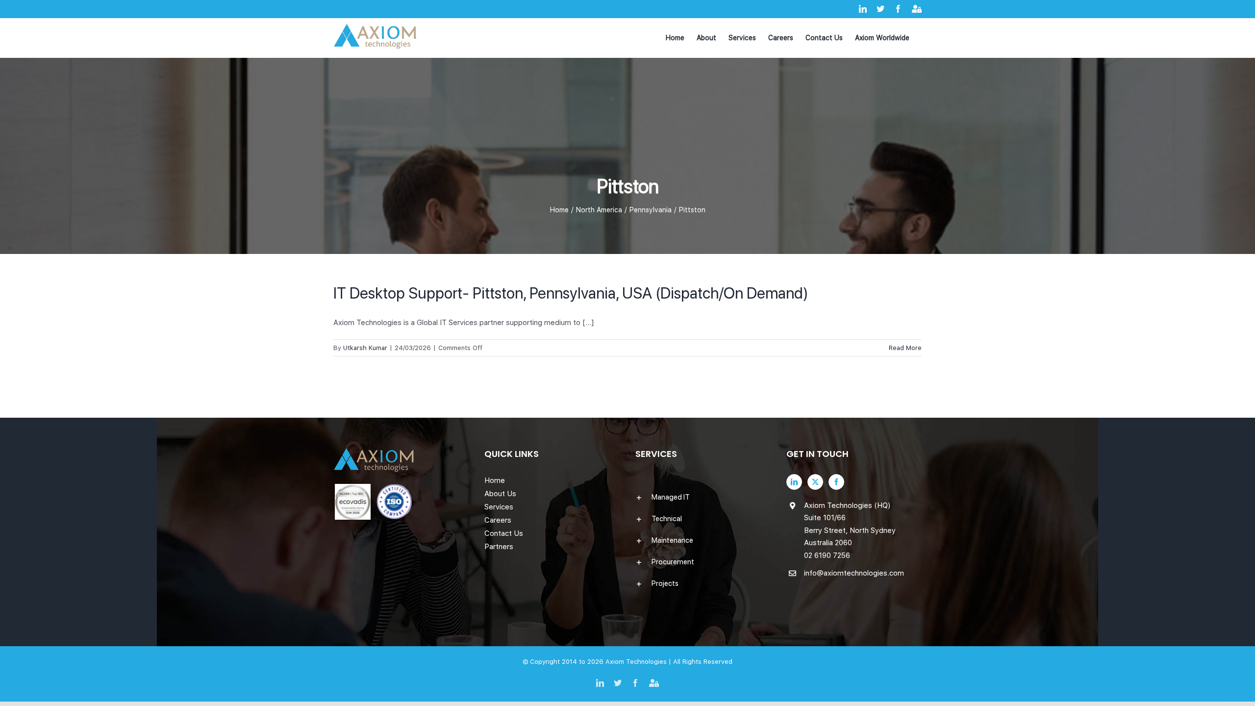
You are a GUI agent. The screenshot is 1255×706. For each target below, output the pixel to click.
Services (498, 507)
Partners (498, 546)
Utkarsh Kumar (365, 348)
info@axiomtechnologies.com (854, 573)
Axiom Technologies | (639, 661)
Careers (497, 520)
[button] (703, 497)
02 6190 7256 (827, 555)
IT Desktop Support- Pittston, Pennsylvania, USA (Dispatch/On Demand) (570, 293)
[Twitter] (815, 482)
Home (494, 480)
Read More (905, 348)
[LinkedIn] (794, 482)
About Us (500, 493)
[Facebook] (836, 482)
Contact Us (503, 533)
